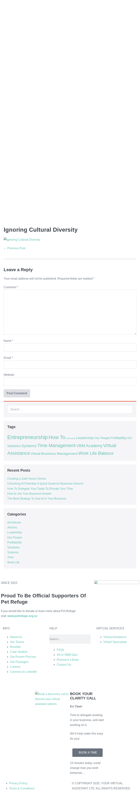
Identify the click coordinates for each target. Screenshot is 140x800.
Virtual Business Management (54, 453)
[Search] (128, 409)
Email (8, 357)
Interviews (70, 438)
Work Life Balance (96, 453)
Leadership (85, 438)
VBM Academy (89, 445)
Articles (12, 527)
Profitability (118, 438)
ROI (129, 438)
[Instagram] (63, 682)
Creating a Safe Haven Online (26, 478)
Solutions (14, 446)
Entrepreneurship (27, 437)
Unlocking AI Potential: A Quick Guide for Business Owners (45, 483)
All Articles (14, 522)
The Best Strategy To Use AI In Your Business (36, 498)
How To (56, 437)
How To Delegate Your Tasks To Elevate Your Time (40, 488)
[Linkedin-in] (54, 682)
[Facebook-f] (73, 682)
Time (10, 557)
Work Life (13, 562)
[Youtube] (83, 682)
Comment (11, 287)
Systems (29, 446)
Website (9, 374)
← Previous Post (14, 248)
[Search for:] (70, 409)
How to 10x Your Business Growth (29, 493)
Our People (102, 438)
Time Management (56, 445)
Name (8, 340)
